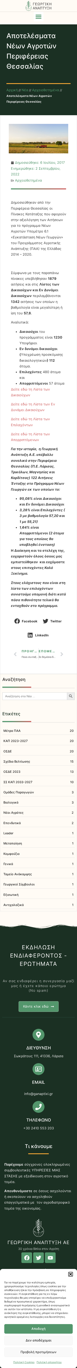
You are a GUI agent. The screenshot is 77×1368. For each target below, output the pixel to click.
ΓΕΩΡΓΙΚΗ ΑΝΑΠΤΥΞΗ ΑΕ (38, 1242)
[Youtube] (50, 1257)
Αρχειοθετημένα (45, 90)
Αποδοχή (38, 1329)
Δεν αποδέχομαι (38, 1340)
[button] (70, 1274)
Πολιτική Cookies (23, 1362)
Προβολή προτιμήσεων (38, 1352)
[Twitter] (38, 1257)
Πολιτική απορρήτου (49, 1362)
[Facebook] (26, 1257)
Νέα (25, 90)
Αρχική (12, 90)
